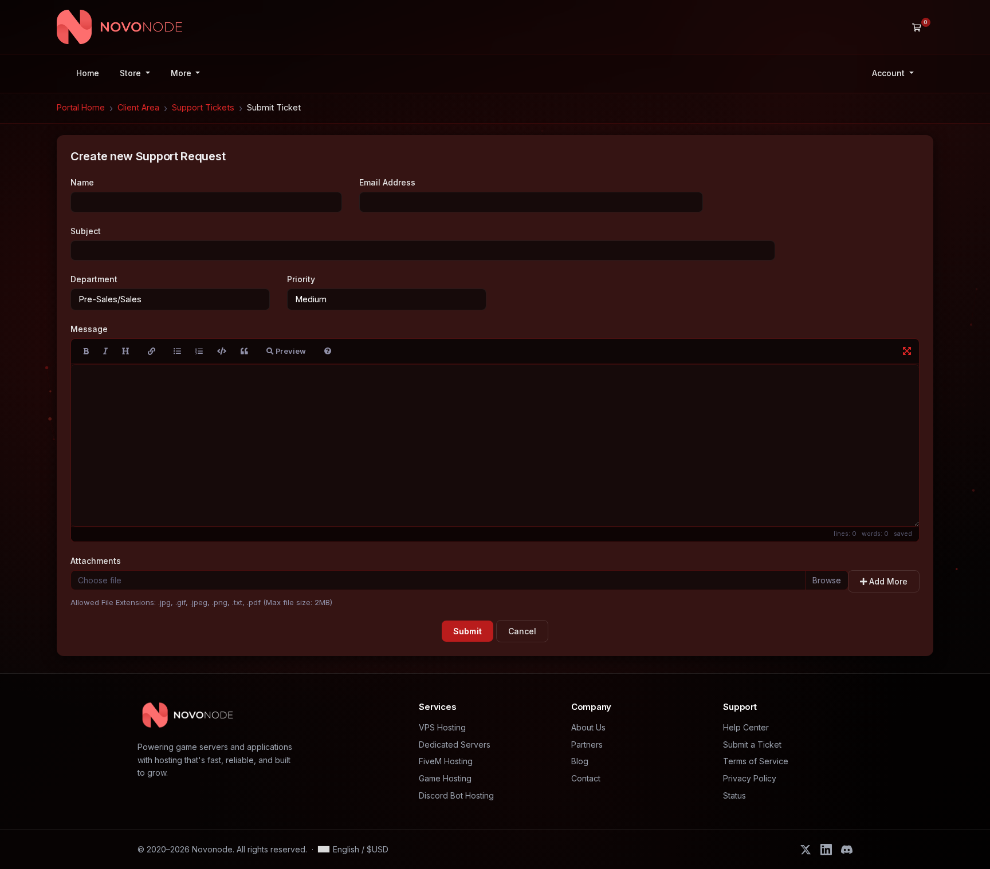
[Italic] (105, 351)
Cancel (522, 631)
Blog (579, 761)
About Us (588, 727)
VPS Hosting (442, 727)
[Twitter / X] (805, 849)
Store (131, 73)
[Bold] (86, 351)
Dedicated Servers (454, 744)
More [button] (182, 73)
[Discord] (846, 849)
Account (889, 73)
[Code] (222, 351)
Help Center (746, 727)
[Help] (328, 351)
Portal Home (81, 107)
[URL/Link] (151, 351)
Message (89, 329)
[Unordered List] (177, 351)
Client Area (138, 107)
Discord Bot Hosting (456, 795)
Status (734, 795)
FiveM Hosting (446, 761)
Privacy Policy (749, 778)
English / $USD (360, 849)
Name (82, 182)
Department (93, 279)
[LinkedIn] (826, 849)
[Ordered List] (199, 351)
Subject (85, 231)
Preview (290, 351)
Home (87, 73)
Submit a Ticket (752, 744)
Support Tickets (203, 107)
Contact (585, 778)
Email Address (387, 182)
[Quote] (244, 351)
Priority (301, 279)
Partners (587, 744)
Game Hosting (445, 778)
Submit (467, 631)
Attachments (95, 561)
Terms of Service (755, 761)
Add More (887, 581)
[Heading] (126, 351)
